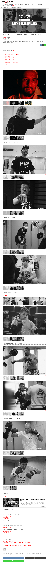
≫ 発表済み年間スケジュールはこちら (9, 511)
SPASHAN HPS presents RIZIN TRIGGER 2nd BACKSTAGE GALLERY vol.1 (24, 35)
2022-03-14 (9, 37)
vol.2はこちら (14, 50)
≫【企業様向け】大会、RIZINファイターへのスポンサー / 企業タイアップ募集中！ (17, 545)
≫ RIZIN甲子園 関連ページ (7, 537)
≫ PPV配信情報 (6, 518)
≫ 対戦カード (5, 517)
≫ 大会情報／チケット (7, 516)
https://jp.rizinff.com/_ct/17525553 (9, 496)
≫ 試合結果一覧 (6, 532)
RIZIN (8, 38)
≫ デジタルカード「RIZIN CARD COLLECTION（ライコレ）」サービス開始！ (17, 542)
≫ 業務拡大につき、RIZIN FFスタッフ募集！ (11, 543)
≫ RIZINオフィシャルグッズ (8, 541)
